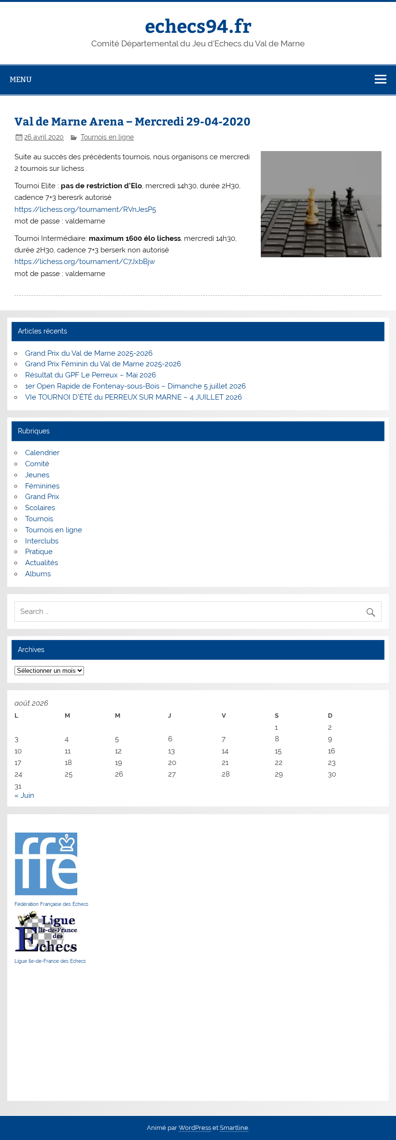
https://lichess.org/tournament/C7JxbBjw (84, 261)
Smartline (234, 1127)
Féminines (42, 486)
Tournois (39, 518)
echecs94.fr (198, 25)
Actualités (41, 562)
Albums (38, 574)
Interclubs (41, 541)
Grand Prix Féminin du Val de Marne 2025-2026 (103, 364)
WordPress (195, 1127)
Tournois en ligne (107, 137)
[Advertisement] (43, 1032)
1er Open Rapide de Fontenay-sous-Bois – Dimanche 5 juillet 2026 (135, 386)
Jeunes (37, 475)
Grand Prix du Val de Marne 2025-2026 (89, 353)
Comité (37, 463)
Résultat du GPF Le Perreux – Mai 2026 (90, 375)
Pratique (39, 551)
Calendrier (42, 452)
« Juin (24, 795)
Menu (21, 79)
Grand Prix (42, 496)
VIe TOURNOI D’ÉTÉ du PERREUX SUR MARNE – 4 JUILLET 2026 (133, 397)
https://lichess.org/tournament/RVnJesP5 (85, 209)
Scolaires (40, 507)
